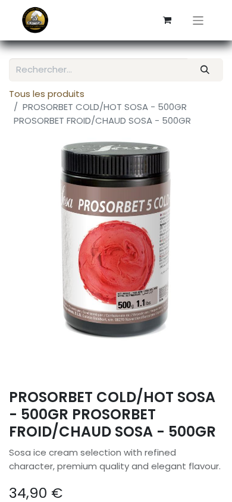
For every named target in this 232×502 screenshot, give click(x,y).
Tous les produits (46, 93)
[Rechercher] (205, 69)
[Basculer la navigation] (198, 20)
